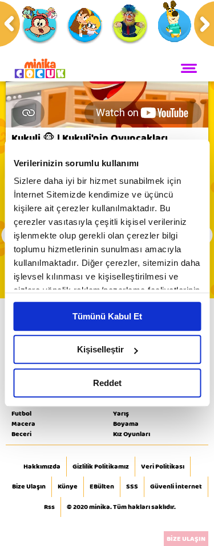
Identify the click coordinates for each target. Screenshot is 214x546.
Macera (23, 423)
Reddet (107, 383)
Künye (68, 486)
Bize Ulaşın (29, 486)
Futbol (21, 413)
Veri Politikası (162, 466)
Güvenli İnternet (176, 486)
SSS (132, 486)
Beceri (21, 434)
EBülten (102, 486)
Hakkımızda (41, 466)
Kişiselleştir (100, 349)
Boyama (126, 423)
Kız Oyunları (131, 434)
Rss (49, 507)
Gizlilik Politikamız (100, 466)
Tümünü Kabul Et (107, 316)
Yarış (121, 413)
